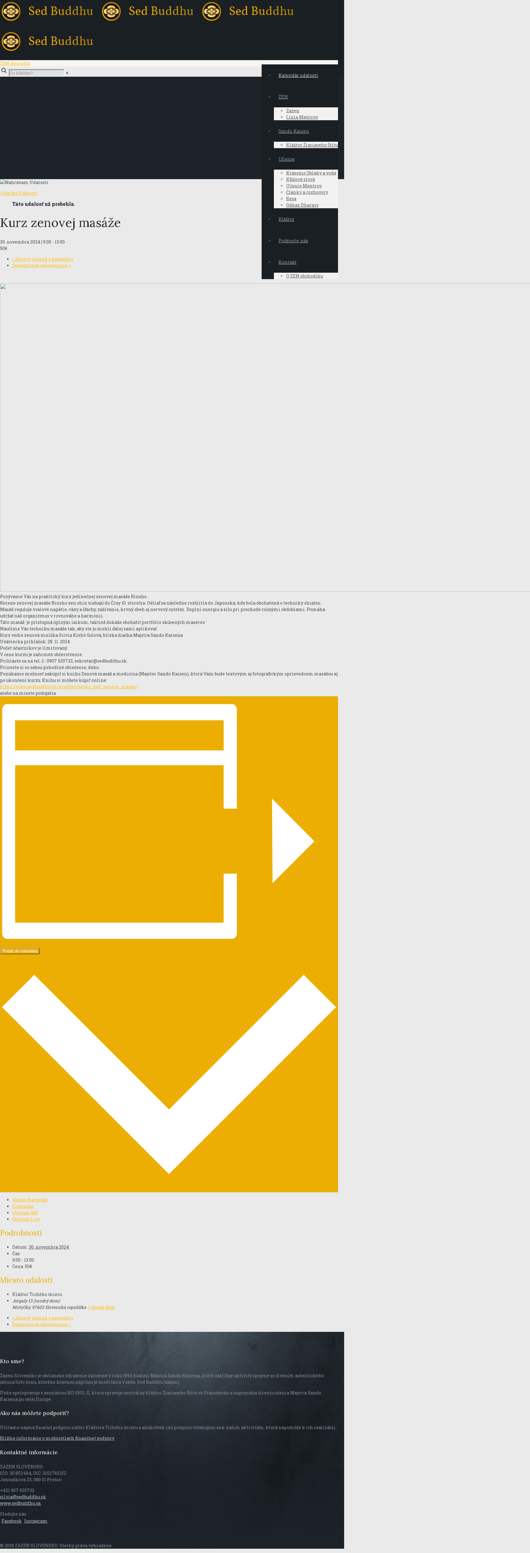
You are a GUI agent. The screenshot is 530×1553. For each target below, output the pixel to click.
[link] (67, 73)
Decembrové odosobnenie (41, 265)
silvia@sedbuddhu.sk (23, 1497)
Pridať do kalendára (20, 951)
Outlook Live (26, 1219)
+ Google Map (100, 1307)
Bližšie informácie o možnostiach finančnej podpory (57, 1438)
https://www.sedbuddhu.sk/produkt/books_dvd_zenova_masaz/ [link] (68, 687)
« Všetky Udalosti (19, 193)
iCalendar (23, 1206)
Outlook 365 (25, 1213)
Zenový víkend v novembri (42, 259)
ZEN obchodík (15, 63)
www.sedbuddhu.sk (20, 1503)
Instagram (36, 1521)
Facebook (12, 1521)
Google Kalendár (30, 1200)
